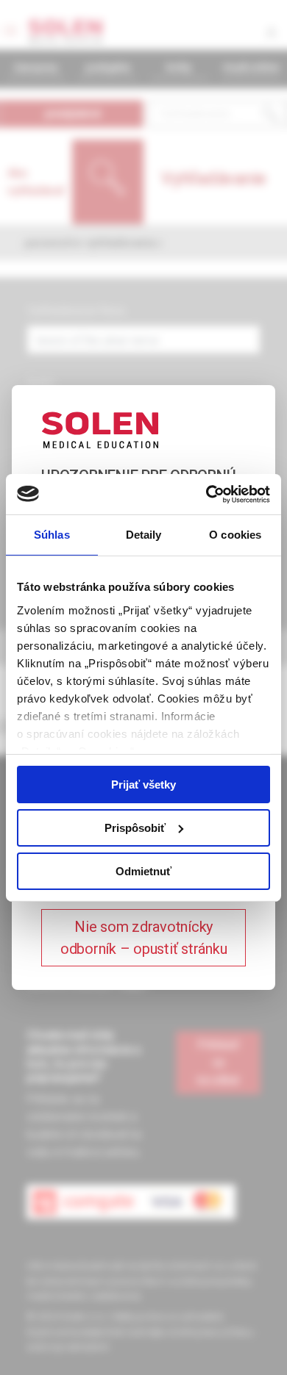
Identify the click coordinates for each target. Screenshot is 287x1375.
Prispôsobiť (135, 828)
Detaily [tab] (144, 534)
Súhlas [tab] (52, 534)
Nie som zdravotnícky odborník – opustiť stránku (143, 938)
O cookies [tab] (235, 534)
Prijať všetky (143, 784)
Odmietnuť (143, 870)
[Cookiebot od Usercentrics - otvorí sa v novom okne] (206, 493)
